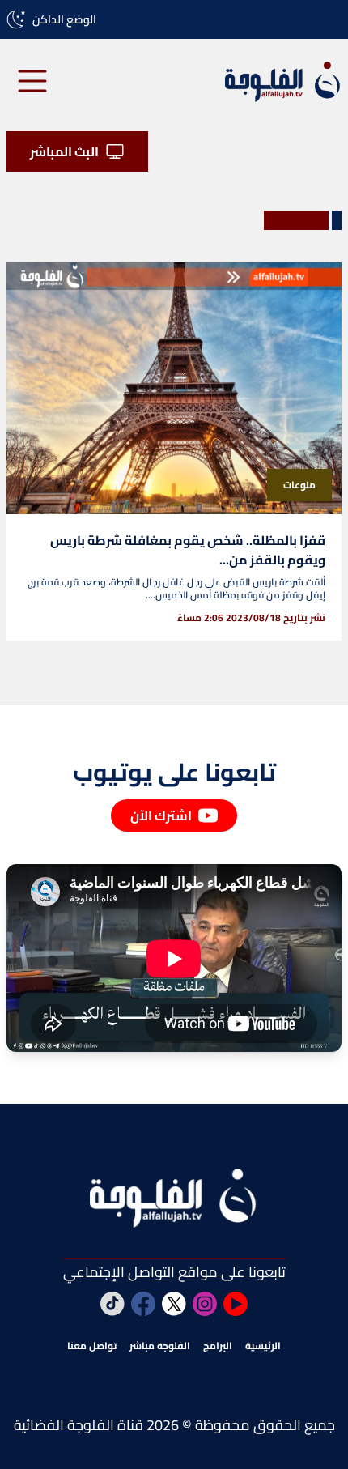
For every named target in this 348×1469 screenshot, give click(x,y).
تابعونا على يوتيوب (174, 771)
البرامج (217, 1345)
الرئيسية (263, 1345)
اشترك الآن (161, 815)
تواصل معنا (92, 1345)
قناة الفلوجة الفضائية (78, 1425)
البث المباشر (64, 151)
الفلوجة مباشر (159, 1345)
